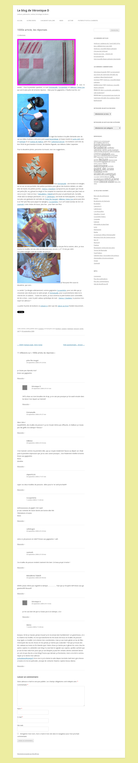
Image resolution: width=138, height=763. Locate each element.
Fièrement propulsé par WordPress (28, 754)
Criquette (97, 219)
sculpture (99, 178)
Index (61, 20)
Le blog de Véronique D (33, 10)
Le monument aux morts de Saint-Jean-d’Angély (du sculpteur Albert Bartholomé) (107, 74)
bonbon (58, 329)
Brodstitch (97, 204)
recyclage (96, 176)
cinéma (97, 153)
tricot (96, 181)
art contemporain (104, 141)
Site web (20, 725)
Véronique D (36, 386)
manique (70, 329)
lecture (103, 159)
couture (64, 329)
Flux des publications (100, 279)
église (95, 183)
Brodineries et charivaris (102, 201)
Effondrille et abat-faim (101, 224)
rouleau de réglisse (36, 142)
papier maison (98, 163)
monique (97, 80)
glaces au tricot (63, 306)
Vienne (103, 181)
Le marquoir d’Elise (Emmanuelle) (104, 235)
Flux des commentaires (101, 281)
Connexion (97, 276)
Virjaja (96, 261)
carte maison (112, 150)
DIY (95, 157)
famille (106, 157)
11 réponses (21, 35)
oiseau (113, 161)
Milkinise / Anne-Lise (77, 87)
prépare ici (44, 306)
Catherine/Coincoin (57, 142)
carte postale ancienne (101, 151)
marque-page (112, 160)
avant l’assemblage (51, 139)
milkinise (29, 441)
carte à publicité (114, 151)
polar (105, 171)
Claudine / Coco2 (99, 214)
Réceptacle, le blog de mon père (104, 248)
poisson (76, 329)
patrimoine (100, 165)
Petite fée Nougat (51, 199)
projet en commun (105, 173)
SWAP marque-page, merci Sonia (29, 345)
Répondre (20, 378)
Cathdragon (51, 197)
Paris (105, 163)
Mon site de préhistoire (101, 196)
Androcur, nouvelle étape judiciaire (105, 49)
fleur (115, 157)
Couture (41, 329)
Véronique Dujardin (100, 72)
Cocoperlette (63, 87)
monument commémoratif (102, 161)
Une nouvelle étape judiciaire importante (107, 59)
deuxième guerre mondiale (109, 155)
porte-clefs (76, 139)
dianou (28, 625)
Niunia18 (97, 242)
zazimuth (29, 552)
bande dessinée (102, 144)
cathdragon (30, 529)
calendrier (98, 150)
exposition (100, 157)
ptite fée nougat (32, 360)
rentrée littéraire (105, 177)
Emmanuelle (53, 87)
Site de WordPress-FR (101, 284)
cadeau (110, 147)
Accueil (19, 20)
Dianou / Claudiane (48, 189)
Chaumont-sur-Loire (48, 20)
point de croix (104, 168)
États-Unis (117, 182)
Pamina (96, 245)
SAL (112, 176)
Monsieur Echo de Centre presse (104, 237)
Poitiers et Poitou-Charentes (88, 20)
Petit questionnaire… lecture (74, 345)
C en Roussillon (99, 211)
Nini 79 (96, 240)
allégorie (96, 141)
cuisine (112, 154)
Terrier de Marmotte (100, 250)
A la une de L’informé (100, 51)
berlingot (22, 142)
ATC (107, 142)
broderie (100, 147)
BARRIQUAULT (98, 85)
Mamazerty (97, 230)
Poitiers (98, 171)
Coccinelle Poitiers (100, 217)
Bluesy (96, 198)
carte (104, 149)
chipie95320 (30, 474)
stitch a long (111, 179)
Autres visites (31, 20)
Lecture (70, 20)
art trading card (99, 142)
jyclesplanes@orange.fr (25, 658)
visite (111, 181)
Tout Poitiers (98, 253)
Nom (19, 709)
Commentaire (22, 685)
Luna (95, 227)
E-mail (20, 717)
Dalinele (96, 222)
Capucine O (97, 206)
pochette (110, 166)
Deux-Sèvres (97, 155)
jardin (96, 160)
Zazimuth (20, 204)
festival (111, 157)
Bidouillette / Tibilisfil (45, 194)
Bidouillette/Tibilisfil (33, 575)
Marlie (96, 232)
